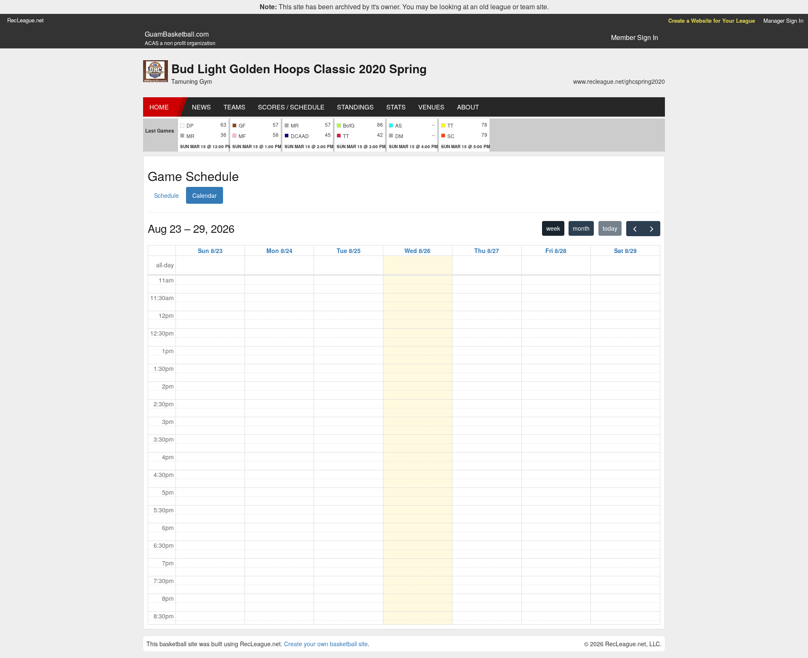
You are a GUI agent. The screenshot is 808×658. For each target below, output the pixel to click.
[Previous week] (634, 228)
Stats (396, 106)
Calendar (204, 195)
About (468, 106)
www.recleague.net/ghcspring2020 (619, 81)
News (201, 106)
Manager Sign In (783, 20)
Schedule (166, 195)
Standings (355, 106)
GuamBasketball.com (177, 34)
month (581, 228)
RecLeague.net (25, 20)
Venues (431, 106)
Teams (234, 106)
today (610, 228)
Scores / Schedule (291, 106)
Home (159, 106)
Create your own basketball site (326, 643)
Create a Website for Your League (711, 20)
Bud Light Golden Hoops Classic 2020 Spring (299, 68)
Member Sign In (634, 37)
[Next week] (651, 228)
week (553, 228)
